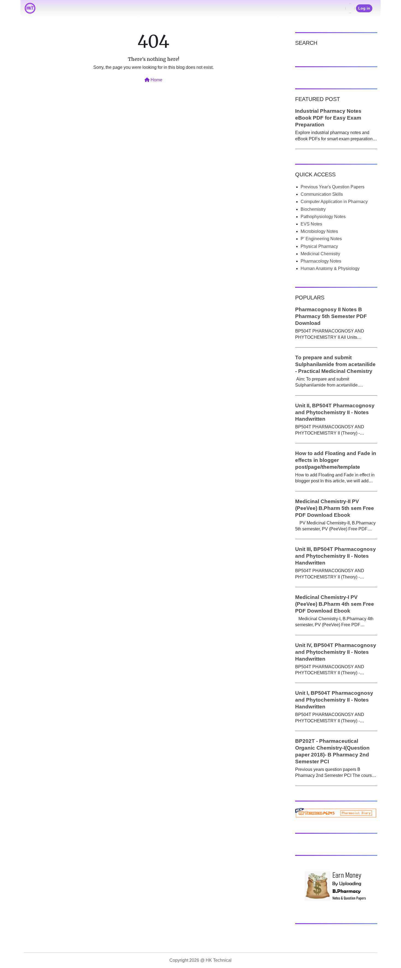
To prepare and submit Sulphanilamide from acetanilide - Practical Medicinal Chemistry (335, 364)
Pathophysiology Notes (323, 216)
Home (155, 80)
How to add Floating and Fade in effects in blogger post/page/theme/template (335, 460)
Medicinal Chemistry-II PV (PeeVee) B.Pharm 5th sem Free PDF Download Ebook (334, 508)
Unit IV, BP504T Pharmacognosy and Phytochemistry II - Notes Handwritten (335, 652)
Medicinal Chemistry (320, 253)
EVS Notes (311, 224)
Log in (364, 8)
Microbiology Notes (319, 231)
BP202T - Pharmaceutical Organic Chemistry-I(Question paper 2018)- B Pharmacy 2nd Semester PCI (332, 751)
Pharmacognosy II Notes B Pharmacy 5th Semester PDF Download (331, 316)
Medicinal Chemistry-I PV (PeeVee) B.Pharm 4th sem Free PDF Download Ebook (334, 604)
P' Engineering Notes (321, 238)
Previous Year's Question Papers (332, 187)
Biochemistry (313, 209)
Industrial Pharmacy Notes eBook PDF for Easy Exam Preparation (328, 117)
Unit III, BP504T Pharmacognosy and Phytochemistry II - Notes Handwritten (335, 556)
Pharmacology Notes (321, 261)
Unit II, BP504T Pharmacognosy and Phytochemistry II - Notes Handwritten (335, 412)
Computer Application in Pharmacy (334, 201)
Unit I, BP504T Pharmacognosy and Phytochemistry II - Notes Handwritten (334, 699)
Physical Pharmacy (319, 246)
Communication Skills (322, 194)
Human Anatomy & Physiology (330, 268)
